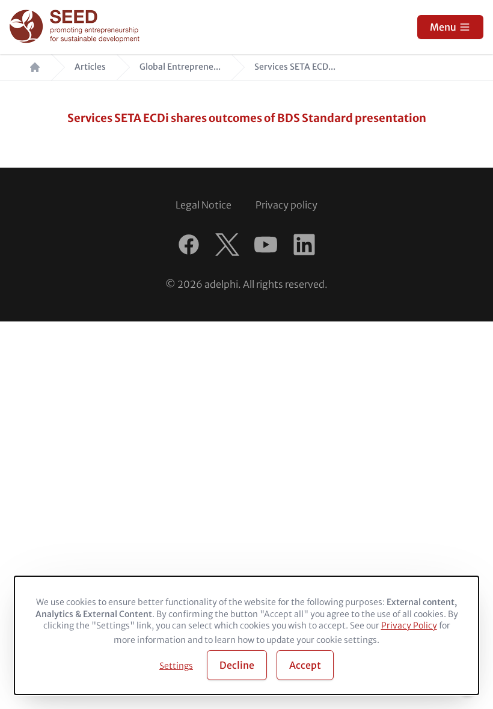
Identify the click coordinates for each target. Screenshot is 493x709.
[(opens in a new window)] (189, 245)
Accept (305, 665)
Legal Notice (203, 205)
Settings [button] (176, 665)
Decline (236, 665)
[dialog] (246, 635)
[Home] (76, 27)
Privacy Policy (409, 625)
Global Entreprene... (180, 67)
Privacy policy (286, 205)
